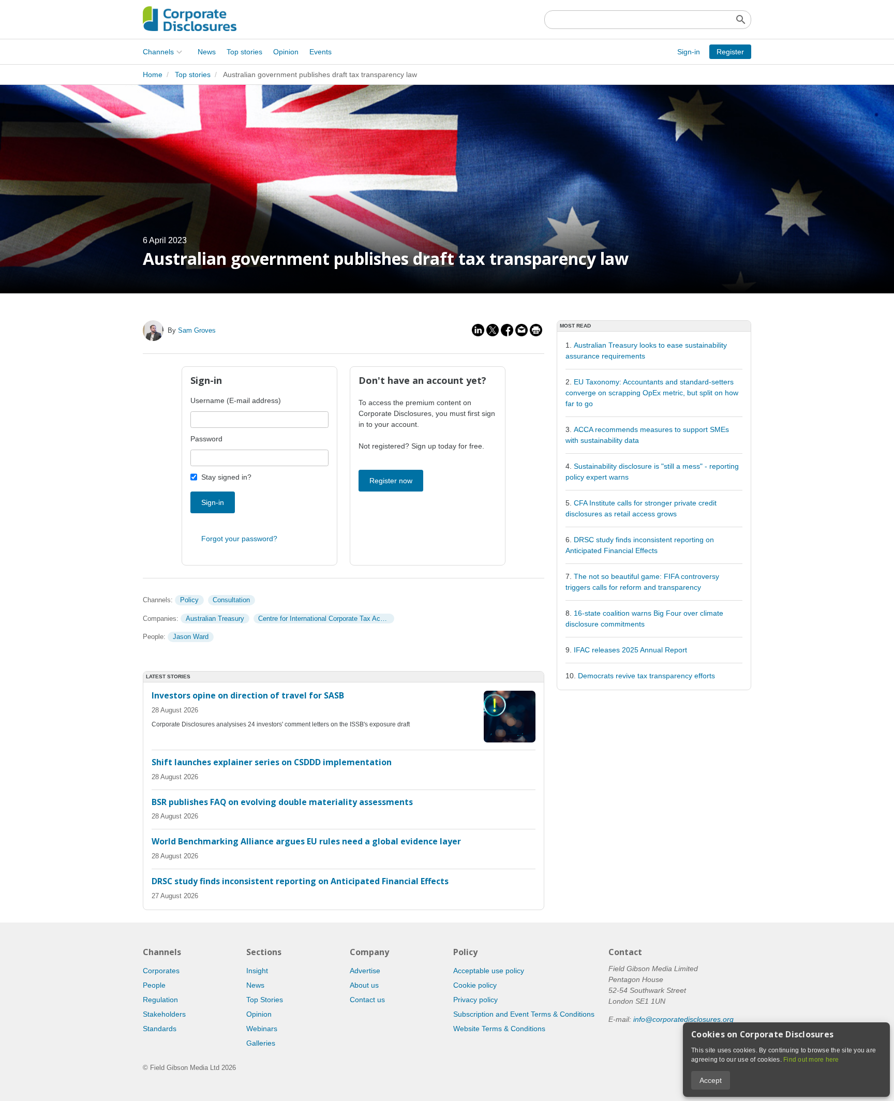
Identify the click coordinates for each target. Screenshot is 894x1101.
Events (320, 52)
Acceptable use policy (488, 970)
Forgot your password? (239, 538)
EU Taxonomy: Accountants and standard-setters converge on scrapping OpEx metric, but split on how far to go (651, 393)
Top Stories (264, 999)
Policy (189, 600)
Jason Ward (190, 637)
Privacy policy (475, 999)
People (154, 985)
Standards (159, 1028)
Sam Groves (197, 330)
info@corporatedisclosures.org (683, 1019)
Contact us (367, 999)
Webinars (261, 1028)
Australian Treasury (215, 618)
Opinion (286, 52)
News (207, 52)
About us (364, 985)
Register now (390, 481)
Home (152, 74)
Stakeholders (164, 1014)
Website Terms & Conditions (499, 1028)
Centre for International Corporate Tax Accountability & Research (326, 618)
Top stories (244, 52)
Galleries (260, 1043)
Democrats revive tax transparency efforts (646, 676)
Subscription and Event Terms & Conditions (523, 1014)
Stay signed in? (226, 477)
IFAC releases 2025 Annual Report (630, 650)
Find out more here (811, 1059)
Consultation (231, 600)
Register (730, 52)
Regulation (160, 999)
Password (206, 438)
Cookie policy (475, 985)
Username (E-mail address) (235, 400)
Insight (257, 970)
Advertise (365, 970)
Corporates (161, 970)
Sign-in (688, 52)
